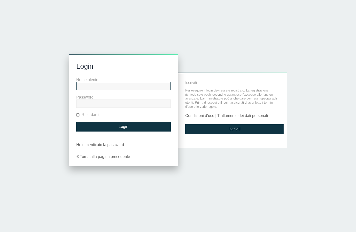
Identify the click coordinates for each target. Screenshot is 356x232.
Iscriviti (234, 129)
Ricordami (90, 115)
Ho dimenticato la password (100, 145)
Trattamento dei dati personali (242, 116)
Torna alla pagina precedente (105, 157)
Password (84, 97)
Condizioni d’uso (199, 116)
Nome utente (87, 80)
